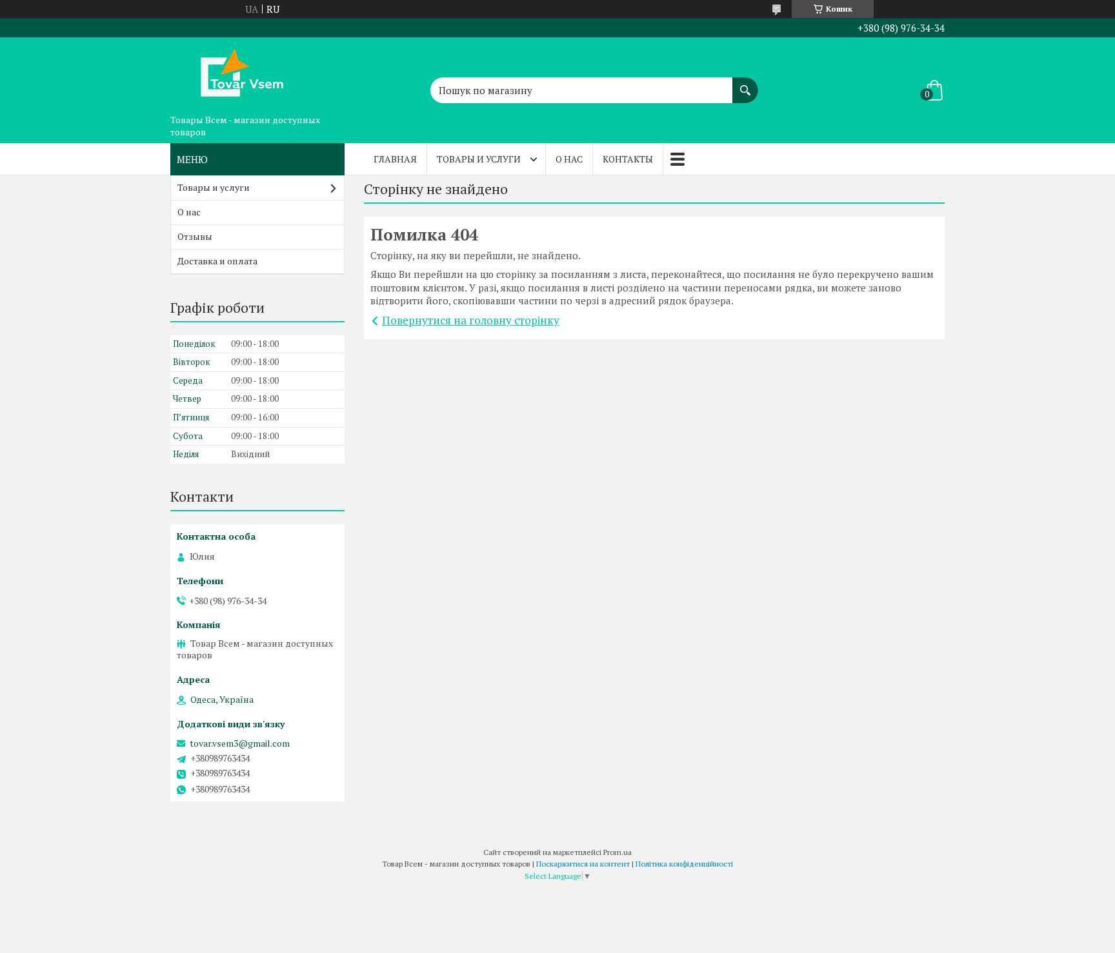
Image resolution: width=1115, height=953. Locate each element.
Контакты (628, 159)
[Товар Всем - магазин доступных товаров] (234, 72)
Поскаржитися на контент (583, 864)
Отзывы (194, 236)
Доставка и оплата (217, 261)
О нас (569, 159)
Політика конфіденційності (684, 864)
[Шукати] (745, 84)
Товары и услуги (479, 159)
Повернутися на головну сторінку (470, 320)
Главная (395, 159)
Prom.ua (617, 852)
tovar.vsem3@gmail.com (240, 743)
